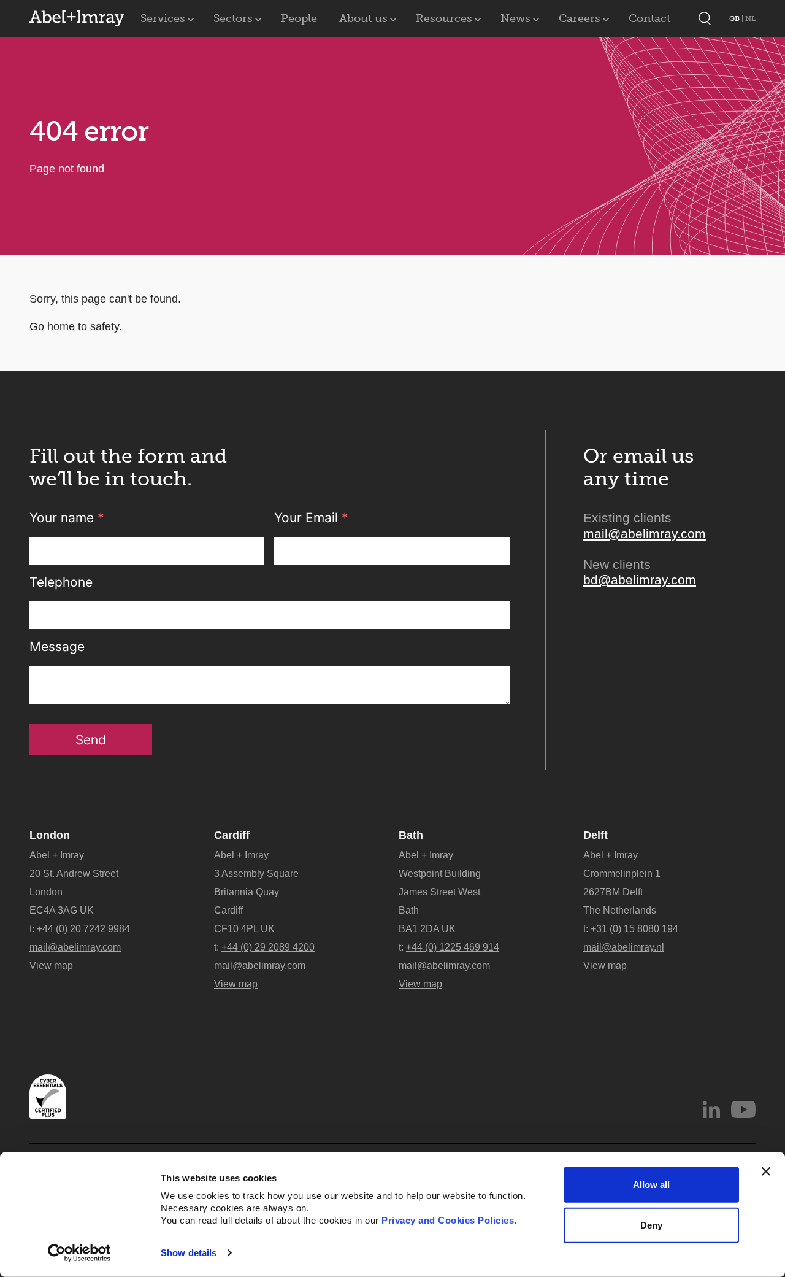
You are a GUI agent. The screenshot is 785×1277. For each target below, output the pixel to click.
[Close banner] (766, 1171)
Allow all (651, 1184)
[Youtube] (743, 1109)
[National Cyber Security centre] (47, 1096)
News (515, 18)
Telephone (61, 582)
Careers (579, 18)
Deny (651, 1224)
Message (57, 646)
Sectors (233, 18)
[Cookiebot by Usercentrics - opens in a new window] (79, 1253)
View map (51, 965)
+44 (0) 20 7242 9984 (83, 929)
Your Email (311, 517)
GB (735, 18)
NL (750, 18)
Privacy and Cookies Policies (447, 1220)
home (61, 326)
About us (363, 18)
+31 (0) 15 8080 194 (634, 929)
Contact (649, 18)
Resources (444, 18)
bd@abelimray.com (639, 580)
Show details (188, 1253)
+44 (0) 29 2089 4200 (268, 947)
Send (90, 739)
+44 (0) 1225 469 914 (452, 947)
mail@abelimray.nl (623, 947)
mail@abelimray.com (644, 534)
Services (162, 18)
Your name (66, 517)
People (299, 18)
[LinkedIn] (711, 1109)
